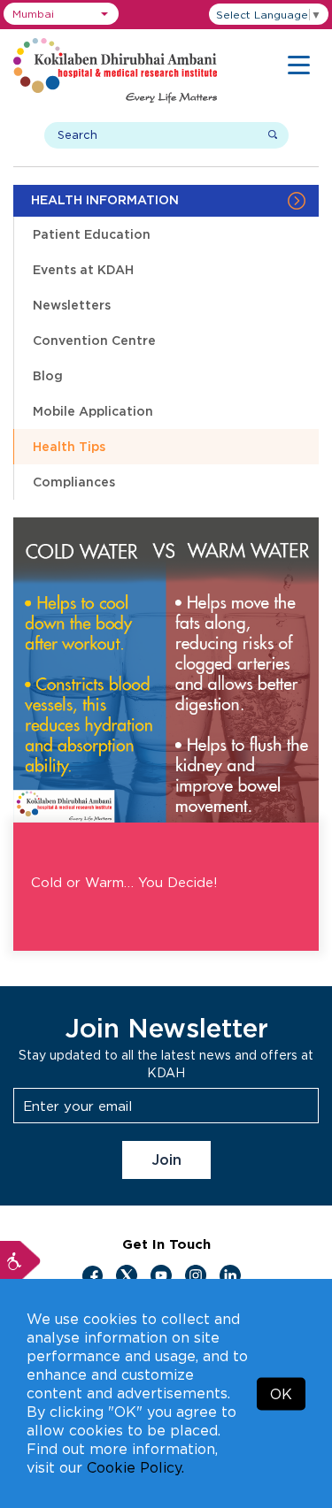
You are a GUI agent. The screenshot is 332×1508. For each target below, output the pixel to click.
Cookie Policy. (135, 1467)
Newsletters (72, 304)
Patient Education (92, 234)
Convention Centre (94, 340)
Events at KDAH (83, 269)
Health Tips (69, 446)
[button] (61, 14)
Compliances (74, 481)
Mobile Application (93, 410)
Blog (48, 375)
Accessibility (20, 1261)
